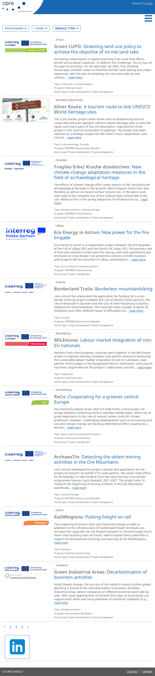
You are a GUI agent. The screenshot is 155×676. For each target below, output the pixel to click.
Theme (39, 28)
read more (75, 77)
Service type (65, 28)
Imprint (148, 671)
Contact (132, 671)
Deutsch (137, 3)
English (149, 3)
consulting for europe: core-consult (22, 7)
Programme (14, 28)
